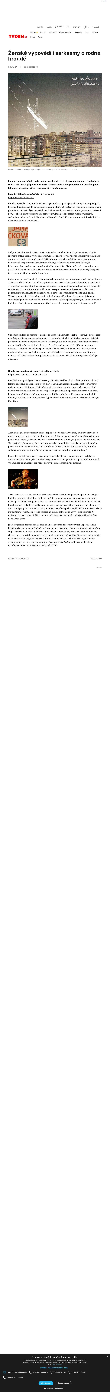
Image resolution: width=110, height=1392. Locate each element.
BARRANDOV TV (59, 27)
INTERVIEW (76, 27)
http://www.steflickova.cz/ (21, 197)
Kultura (95, 32)
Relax (40, 37)
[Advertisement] (55, 13)
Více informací (57, 1365)
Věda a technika (65, 32)
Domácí (43, 32)
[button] (55, 1368)
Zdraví (32, 37)
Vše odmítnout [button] (63, 1383)
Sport (87, 32)
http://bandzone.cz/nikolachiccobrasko (27, 374)
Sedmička (40, 27)
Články (33, 32)
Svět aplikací (86, 27)
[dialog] (55, 1373)
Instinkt (49, 27)
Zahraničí (52, 32)
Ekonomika (78, 32)
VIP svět (68, 27)
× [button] (107, 1356)
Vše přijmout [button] (46, 1383)
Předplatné (95, 27)
